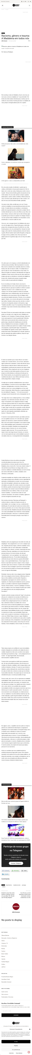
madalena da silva (16, 885)
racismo (3, 886)
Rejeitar (16, 1045)
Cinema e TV (4, 943)
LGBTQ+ (3, 967)
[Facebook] (26, 1)
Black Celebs (4, 953)
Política (3, 964)
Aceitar (16, 1041)
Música (3, 956)
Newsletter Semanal (5, 1)
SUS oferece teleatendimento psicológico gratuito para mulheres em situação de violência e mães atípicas (14, 820)
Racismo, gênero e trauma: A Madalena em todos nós (15, 37)
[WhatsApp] (28, 1)
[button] (30, 1029)
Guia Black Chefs (5, 979)
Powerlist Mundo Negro (7, 976)
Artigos (6, 9)
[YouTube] (25, 1)
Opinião (3, 959)
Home (2, 9)
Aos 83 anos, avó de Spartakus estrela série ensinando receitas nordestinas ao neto (25, 895)
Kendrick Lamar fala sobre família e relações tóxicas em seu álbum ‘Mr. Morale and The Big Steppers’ (8, 895)
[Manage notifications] (29, 1052)
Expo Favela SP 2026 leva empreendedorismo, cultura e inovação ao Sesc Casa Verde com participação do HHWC (15, 839)
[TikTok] (23, 1)
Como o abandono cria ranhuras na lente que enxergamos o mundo (15, 163)
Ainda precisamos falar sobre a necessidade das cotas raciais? (14, 144)
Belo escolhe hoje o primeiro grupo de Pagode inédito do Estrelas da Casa (15, 802)
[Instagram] (21, 1)
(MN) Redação (4, 40)
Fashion (3, 951)
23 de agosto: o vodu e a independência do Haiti (13, 180)
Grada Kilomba (9, 885)
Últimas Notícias (5, 935)
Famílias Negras (5, 961)
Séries (3, 940)
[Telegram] (30, 1)
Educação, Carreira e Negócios (9, 938)
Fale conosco (4, 994)
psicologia (24, 885)
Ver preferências (16, 1049)
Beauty (3, 948)
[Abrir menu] (2, 5)
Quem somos (4, 991)
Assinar (16, 1015)
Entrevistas (4, 946)
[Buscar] (29, 5)
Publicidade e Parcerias (7, 997)
